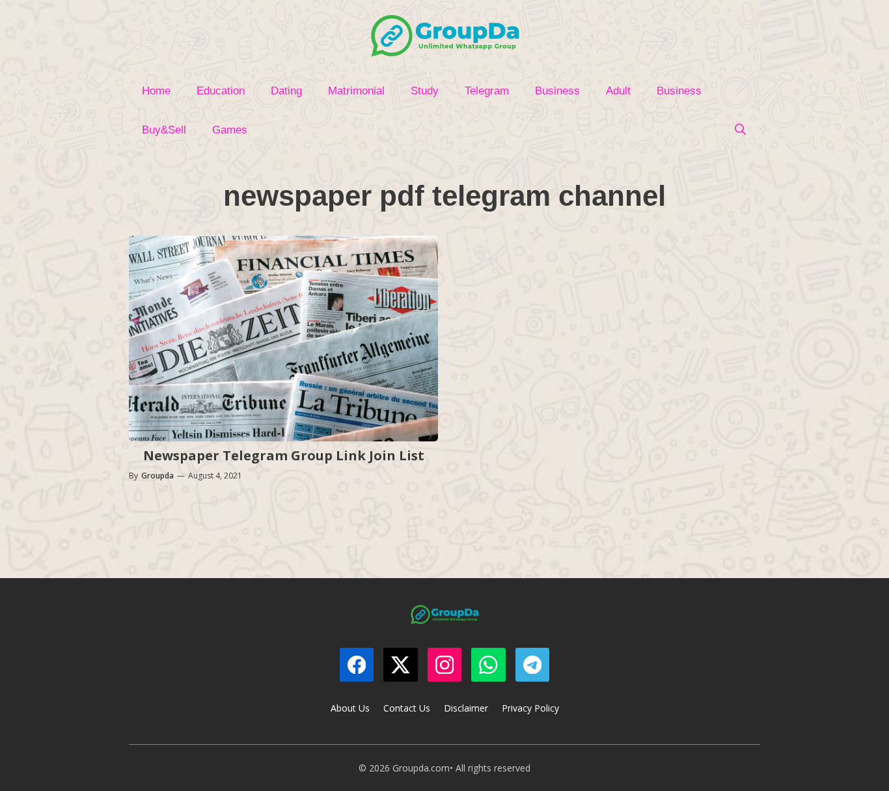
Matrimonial (356, 91)
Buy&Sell (164, 130)
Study (425, 91)
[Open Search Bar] (740, 130)
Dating (286, 91)
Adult (618, 91)
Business (557, 91)
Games (229, 130)
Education (221, 91)
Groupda (157, 475)
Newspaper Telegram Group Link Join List (283, 455)
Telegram (487, 91)
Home (156, 91)
